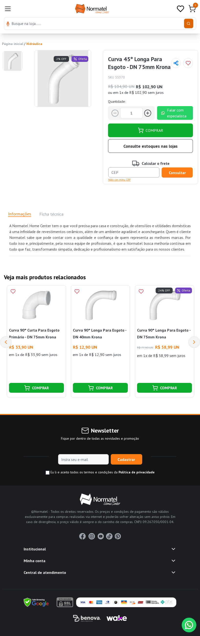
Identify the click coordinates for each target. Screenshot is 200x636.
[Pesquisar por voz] (8, 24)
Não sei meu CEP (119, 179)
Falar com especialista (176, 113)
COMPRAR (154, 130)
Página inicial (12, 44)
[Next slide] (194, 342)
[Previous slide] (6, 342)
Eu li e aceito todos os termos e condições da (102, 472)
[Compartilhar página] (176, 63)
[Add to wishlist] (188, 63)
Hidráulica (34, 44)
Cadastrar (126, 459)
